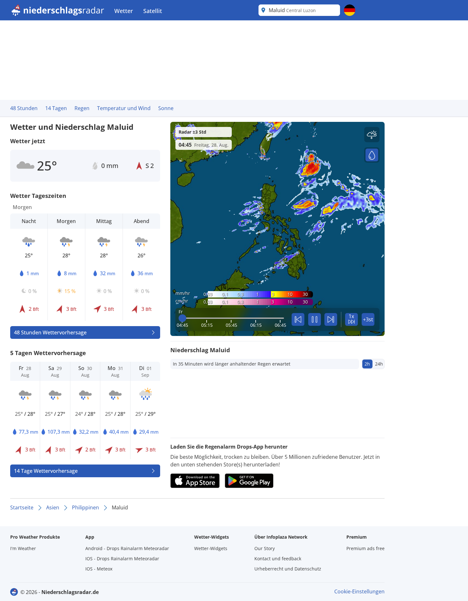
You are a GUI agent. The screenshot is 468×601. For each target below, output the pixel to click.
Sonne (166, 108)
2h (367, 364)
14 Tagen (56, 108)
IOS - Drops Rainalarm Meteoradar (122, 559)
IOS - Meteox (98, 569)
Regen (81, 108)
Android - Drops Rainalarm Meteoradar (127, 548)
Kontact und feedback (277, 559)
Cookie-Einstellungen (359, 591)
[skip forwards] (330, 319)
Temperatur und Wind (124, 108)
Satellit (152, 11)
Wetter (123, 11)
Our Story (264, 548)
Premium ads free (365, 548)
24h (379, 364)
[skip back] (298, 319)
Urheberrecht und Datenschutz (287, 569)
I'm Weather (23, 548)
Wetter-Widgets (210, 548)
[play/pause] (314, 319)
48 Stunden (24, 108)
